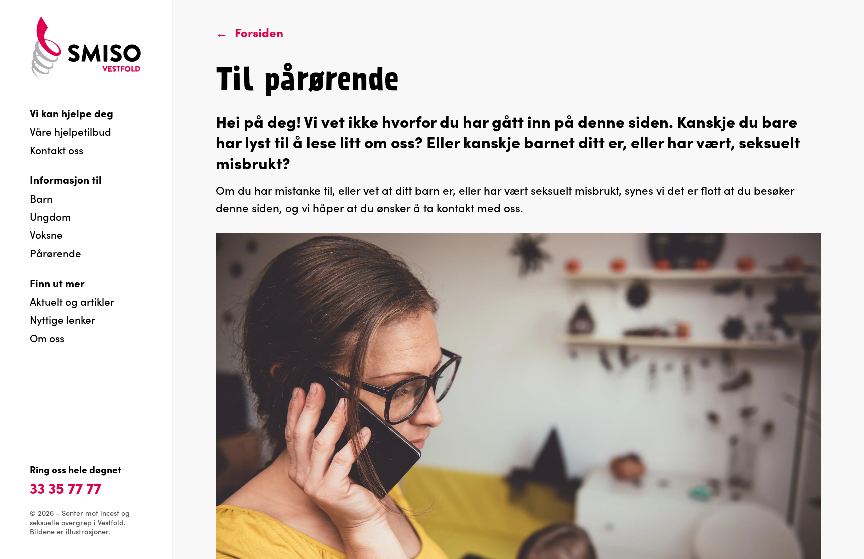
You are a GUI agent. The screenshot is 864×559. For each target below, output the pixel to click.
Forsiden (259, 32)
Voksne (46, 234)
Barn (41, 198)
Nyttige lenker (63, 319)
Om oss (47, 337)
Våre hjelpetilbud (71, 131)
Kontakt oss (57, 149)
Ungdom (50, 216)
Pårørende (56, 252)
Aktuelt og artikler (72, 301)
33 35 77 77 (66, 487)
